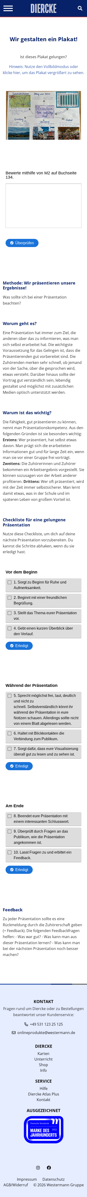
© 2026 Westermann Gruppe (58, 1184)
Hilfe (44, 1088)
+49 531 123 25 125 (46, 1024)
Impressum (27, 1179)
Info (43, 1070)
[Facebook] (49, 1168)
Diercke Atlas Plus (43, 1094)
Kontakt (43, 1099)
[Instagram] (38, 1168)
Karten (43, 1053)
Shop (43, 1064)
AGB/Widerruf (15, 1184)
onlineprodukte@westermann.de (46, 1032)
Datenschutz (53, 1179)
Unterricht (43, 1059)
